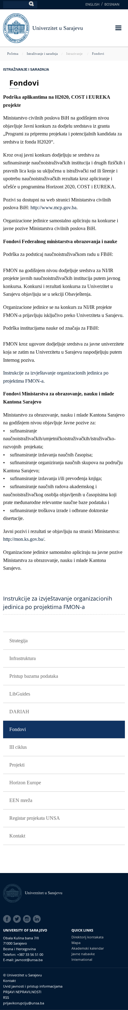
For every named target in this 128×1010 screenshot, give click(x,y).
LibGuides (19, 693)
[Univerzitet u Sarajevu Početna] (16, 27)
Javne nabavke (83, 954)
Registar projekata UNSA (34, 818)
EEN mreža (20, 800)
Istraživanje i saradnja (42, 53)
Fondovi (98, 53)
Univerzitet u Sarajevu (57, 28)
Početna (12, 53)
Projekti (17, 764)
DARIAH (19, 711)
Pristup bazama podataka (33, 676)
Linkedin (38, 919)
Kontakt (17, 835)
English (92, 4)
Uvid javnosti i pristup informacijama (32, 986)
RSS (6, 997)
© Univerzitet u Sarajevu (22, 975)
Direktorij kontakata (87, 937)
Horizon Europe (25, 782)
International (81, 959)
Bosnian (111, 4)
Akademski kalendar (87, 948)
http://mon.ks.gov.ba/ (23, 539)
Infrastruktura (22, 658)
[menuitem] (64, 641)
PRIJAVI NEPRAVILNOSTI (22, 991)
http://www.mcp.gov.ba (53, 207)
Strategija (18, 640)
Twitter (18, 919)
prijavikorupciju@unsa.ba (23, 1003)
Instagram (28, 919)
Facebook (8, 919)
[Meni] (118, 28)
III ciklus (18, 747)
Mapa (75, 942)
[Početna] (14, 892)
